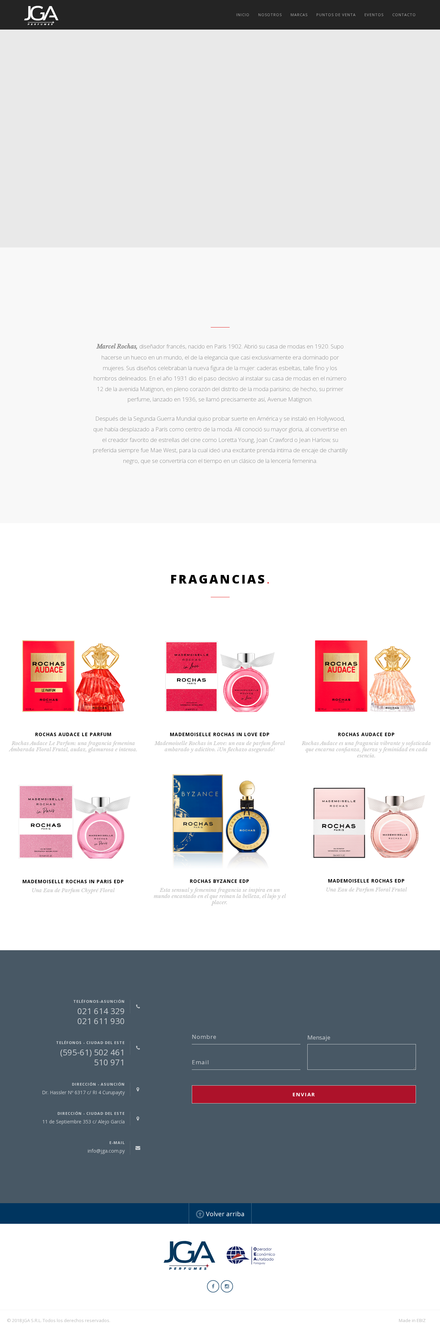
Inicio (243, 14)
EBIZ (421, 1320)
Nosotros (270, 14)
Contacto (404, 14)
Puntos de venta (336, 14)
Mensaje (318, 1037)
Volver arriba (224, 1214)
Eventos (374, 14)
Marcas (299, 14)
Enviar (304, 1094)
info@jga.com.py (106, 1150)
